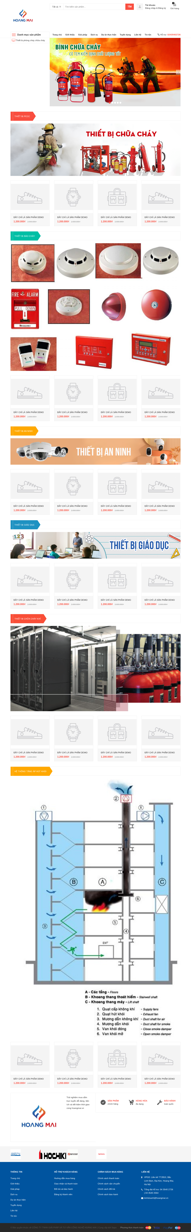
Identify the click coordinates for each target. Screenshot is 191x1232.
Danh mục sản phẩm (29, 34)
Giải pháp (82, 35)
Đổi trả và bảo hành (63, 1189)
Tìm (130, 6)
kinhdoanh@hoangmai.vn (156, 1198)
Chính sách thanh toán (108, 1178)
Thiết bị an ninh (23, 431)
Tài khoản (150, 5)
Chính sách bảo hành (108, 1194)
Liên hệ (137, 35)
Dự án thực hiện (108, 35)
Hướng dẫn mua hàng (64, 1178)
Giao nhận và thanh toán (66, 1183)
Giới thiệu (70, 35)
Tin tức (148, 35)
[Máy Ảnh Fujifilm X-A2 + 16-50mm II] (30, 197)
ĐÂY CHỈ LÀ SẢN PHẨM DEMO (29, 217)
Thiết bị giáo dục (24, 525)
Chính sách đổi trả (106, 1189)
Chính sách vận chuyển (109, 1183)
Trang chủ (57, 35)
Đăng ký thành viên (63, 1194)
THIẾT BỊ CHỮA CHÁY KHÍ (27, 619)
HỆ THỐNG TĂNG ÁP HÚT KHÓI (30, 771)
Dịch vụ (94, 35)
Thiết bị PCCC (22, 116)
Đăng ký (162, 8)
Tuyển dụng (125, 35)
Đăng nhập (150, 8)
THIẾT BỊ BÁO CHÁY (24, 236)
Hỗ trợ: (170, 34)
